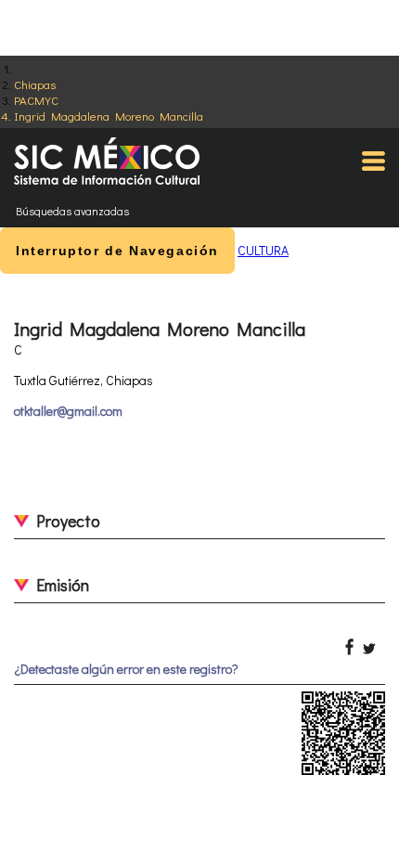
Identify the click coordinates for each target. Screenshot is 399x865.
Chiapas (35, 84)
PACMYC (36, 100)
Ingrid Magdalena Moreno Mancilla (108, 115)
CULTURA (263, 250)
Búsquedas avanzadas (72, 210)
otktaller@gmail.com (68, 411)
